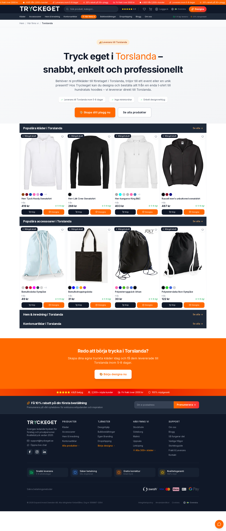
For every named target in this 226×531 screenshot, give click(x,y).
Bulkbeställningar (108, 16)
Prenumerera (185, 404)
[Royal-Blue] (131, 287)
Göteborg (138, 431)
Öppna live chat (39, 445)
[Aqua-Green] (120, 194)
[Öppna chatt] (219, 524)
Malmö (136, 436)
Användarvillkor (162, 502)
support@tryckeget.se (42, 440)
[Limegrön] (167, 287)
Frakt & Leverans (177, 450)
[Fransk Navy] (170, 194)
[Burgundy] (26, 194)
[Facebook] (29, 452)
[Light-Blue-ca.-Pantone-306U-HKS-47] (77, 287)
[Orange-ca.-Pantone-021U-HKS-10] (80, 287)
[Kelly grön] (123, 287)
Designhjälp (104, 427)
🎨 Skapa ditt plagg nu (95, 112)
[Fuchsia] (34, 287)
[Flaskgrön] (123, 194)
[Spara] (62, 136)
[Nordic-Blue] (135, 194)
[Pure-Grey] (127, 287)
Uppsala (137, 441)
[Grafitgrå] (37, 287)
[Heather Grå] (127, 194)
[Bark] (23, 194)
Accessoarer (35, 16)
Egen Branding (105, 436)
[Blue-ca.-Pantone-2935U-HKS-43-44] (73, 287)
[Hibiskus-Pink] (34, 194)
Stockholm (138, 427)
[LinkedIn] (44, 452)
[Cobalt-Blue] (30, 194)
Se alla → (198, 128)
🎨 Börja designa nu (113, 374)
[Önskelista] (144, 9)
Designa (199, 9)
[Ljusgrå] (41, 287)
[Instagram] (37, 452)
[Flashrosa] (116, 287)
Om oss (148, 16)
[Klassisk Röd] (30, 287)
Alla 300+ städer (144, 450)
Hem (22, 23)
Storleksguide (176, 445)
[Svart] (69, 194)
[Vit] (73, 194)
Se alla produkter (134, 112)
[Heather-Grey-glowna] (116, 194)
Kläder (23, 16)
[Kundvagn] (150, 9)
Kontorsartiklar (70, 16)
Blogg (138, 16)
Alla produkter (69, 445)
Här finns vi (90, 16)
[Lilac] (37, 194)
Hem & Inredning (52, 16)
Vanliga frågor (176, 441)
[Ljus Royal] (170, 287)
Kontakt (172, 455)
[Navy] (41, 194)
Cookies (176, 502)
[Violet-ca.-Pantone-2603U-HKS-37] (84, 287)
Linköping (138, 445)
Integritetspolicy (145, 502)
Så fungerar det (177, 436)
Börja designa (105, 445)
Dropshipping (126, 16)
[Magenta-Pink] (131, 194)
